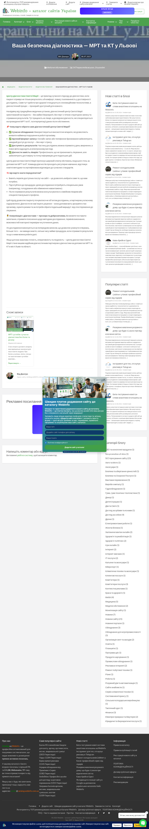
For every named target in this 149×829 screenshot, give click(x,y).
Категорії (18, 22)
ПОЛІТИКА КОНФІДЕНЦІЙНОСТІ (117, 809)
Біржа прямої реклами (49, 761)
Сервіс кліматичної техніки (118, 691)
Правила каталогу (40, 22)
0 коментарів (127, 112)
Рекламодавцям (120, 782)
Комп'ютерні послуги (115, 584)
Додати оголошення (51, 3)
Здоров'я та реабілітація (117, 536)
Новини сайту (111, 619)
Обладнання (111, 627)
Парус (42, 757)
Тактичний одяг (112, 708)
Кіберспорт (110, 567)
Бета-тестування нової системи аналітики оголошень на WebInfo (123, 106)
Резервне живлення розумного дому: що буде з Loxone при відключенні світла (123, 207)
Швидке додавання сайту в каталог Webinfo (74, 806)
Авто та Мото (111, 462)
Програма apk (112, 652)
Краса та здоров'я (113, 593)
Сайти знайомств (113, 687)
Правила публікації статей (125, 750)
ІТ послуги (110, 558)
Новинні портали (113, 623)
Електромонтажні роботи (117, 523)
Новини (111, 22)
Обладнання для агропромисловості (123, 632)
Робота (108, 678)
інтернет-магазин (113, 554)
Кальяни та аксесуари (115, 562)
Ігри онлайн (111, 545)
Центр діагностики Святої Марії (22, 96)
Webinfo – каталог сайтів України (43, 10)
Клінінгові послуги (114, 575)
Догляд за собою (113, 514)
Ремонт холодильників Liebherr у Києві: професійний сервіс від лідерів (123, 171)
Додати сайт (70, 3)
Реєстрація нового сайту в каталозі (66, 22)
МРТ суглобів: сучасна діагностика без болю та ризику (19, 337)
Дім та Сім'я (110, 506)
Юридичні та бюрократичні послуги (122, 721)
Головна (6, 22)
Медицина (110, 601)
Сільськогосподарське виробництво (122, 700)
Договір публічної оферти (124, 772)
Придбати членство (135, 22)
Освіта (108, 644)
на (7, 746)
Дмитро (65, 56)
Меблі (108, 597)
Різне (107, 674)
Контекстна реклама (115, 588)
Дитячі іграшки (112, 501)
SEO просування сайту (116, 458)
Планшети (110, 648)
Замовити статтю (112, 3)
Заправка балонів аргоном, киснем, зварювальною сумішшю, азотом (51, 789)
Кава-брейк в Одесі (122, 240)
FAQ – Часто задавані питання (51, 813)
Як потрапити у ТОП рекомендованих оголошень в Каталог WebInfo (21, 3)
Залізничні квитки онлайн (117, 532)
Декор (108, 497)
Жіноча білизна (112, 527)
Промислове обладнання (117, 661)
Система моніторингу (115, 696)
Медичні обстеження (57, 67)
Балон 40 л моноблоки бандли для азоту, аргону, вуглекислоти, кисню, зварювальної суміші (53, 748)
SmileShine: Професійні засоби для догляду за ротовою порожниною (52, 779)
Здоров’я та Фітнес (114, 541)
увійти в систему (25, 455)
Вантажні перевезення (116, 480)
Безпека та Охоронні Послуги (119, 475)
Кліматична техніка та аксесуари (120, 571)
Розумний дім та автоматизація (120, 683)
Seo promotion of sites (115, 454)
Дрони (108, 519)
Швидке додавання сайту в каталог (89, 3)
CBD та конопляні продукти (118, 449)
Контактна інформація (91, 22)
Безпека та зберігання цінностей (120, 471)
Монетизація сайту (114, 610)
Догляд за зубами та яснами (118, 510)
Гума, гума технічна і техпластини (121, 493)
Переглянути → (14, 363)
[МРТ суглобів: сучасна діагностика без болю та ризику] (20, 323)
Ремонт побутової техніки (117, 670)
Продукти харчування (115, 657)
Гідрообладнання (113, 488)
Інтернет (109, 549)
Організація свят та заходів (118, 639)
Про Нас (121, 22)
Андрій (109, 177)
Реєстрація (137, 11)
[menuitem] (23, 3)
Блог (29, 22)
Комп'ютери (111, 580)
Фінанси (109, 712)
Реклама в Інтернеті (114, 665)
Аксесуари (110, 467)
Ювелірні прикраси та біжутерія (120, 717)
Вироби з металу (113, 484)
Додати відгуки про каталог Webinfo (134, 3)
